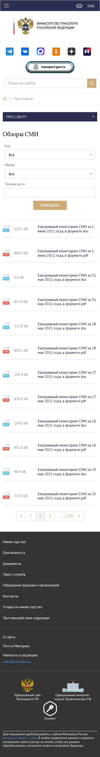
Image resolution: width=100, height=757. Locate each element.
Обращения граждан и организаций (31, 585)
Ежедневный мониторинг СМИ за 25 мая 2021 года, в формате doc (67, 471)
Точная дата (15, 184)
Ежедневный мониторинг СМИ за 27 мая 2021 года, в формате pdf (67, 399)
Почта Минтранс (16, 646)
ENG (90, 6)
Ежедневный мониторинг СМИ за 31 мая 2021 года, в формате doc (67, 277)
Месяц (10, 165)
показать (50, 205)
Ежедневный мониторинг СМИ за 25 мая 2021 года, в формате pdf (67, 496)
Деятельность (14, 552)
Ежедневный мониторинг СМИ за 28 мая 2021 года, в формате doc (67, 326)
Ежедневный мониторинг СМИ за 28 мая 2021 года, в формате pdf (67, 350)
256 (69, 516)
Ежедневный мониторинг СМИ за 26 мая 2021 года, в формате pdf (67, 447)
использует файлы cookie (20, 738)
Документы (12, 563)
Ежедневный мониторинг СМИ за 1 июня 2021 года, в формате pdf (66, 253)
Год (7, 146)
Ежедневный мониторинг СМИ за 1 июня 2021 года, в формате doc (66, 228)
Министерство (14, 541)
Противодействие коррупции (26, 617)
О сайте (9, 637)
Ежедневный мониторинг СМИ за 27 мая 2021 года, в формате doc (67, 374)
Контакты (10, 596)
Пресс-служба (14, 574)
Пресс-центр (23, 99)
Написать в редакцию (20, 658)
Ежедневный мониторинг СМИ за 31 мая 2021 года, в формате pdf (67, 301)
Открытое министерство (22, 606)
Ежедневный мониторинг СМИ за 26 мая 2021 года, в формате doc (67, 423)
